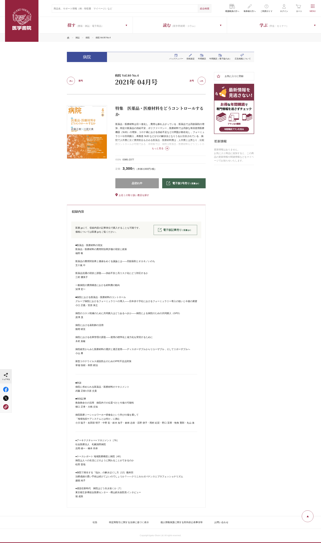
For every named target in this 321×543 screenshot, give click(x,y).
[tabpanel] (87, 132)
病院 (88, 37)
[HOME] (68, 37)
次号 (192, 80)
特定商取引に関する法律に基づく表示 (129, 522)
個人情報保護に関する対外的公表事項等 (181, 522)
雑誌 (78, 37)
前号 (81, 80)
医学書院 (21, 21)
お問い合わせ (221, 522)
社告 (95, 522)
